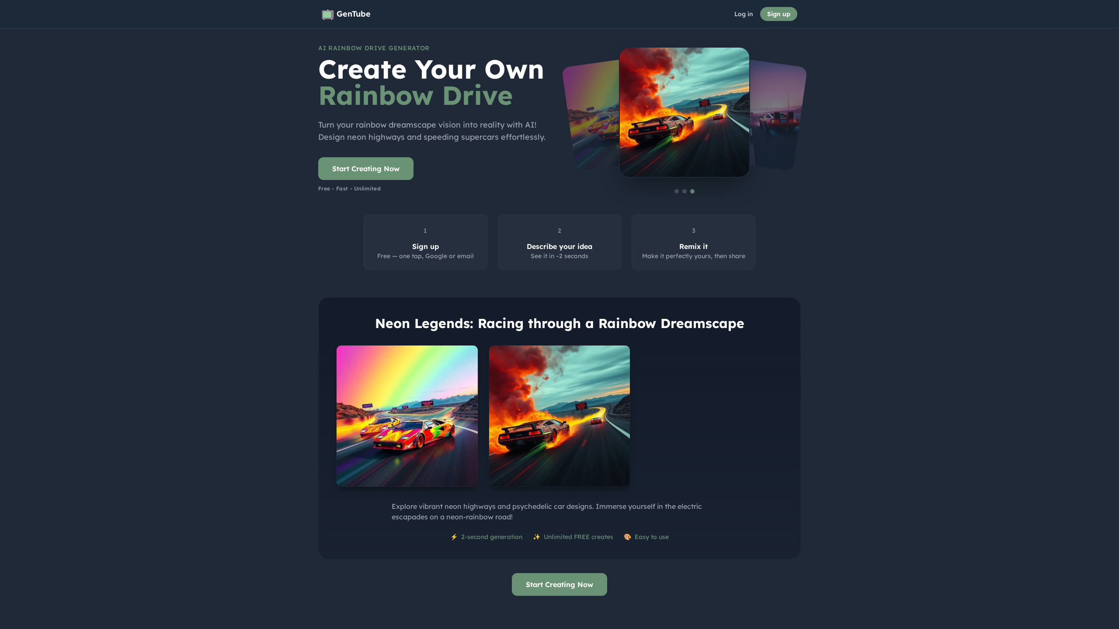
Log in (743, 14)
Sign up (778, 14)
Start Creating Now (366, 168)
